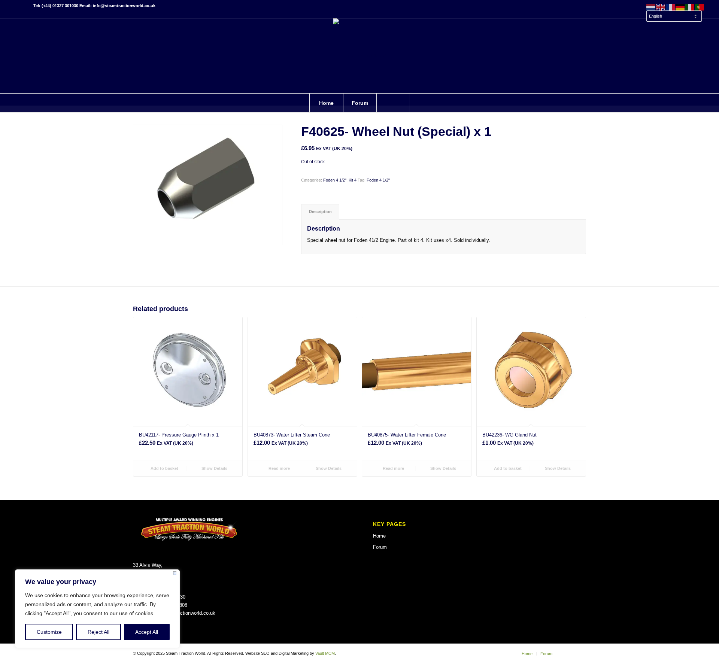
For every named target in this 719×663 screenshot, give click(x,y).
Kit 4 (353, 180)
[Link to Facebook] (16, 5)
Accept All (146, 632)
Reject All (98, 632)
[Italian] (690, 7)
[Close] (174, 574)
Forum (380, 547)
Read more (278, 468)
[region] (97, 608)
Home (379, 536)
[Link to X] (27, 5)
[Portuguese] (700, 7)
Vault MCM (325, 653)
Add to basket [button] (163, 468)
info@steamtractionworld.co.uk (181, 613)
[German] (680, 7)
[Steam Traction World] (359, 55)
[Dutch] (651, 7)
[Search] (393, 103)
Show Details (213, 468)
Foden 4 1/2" (334, 180)
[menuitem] (674, 13)
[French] (671, 7)
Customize (49, 632)
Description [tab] (320, 211)
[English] (661, 7)
